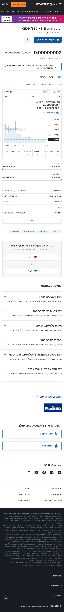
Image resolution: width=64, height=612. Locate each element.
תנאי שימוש (57, 576)
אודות (27, 488)
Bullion (26, 231)
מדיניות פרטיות (56, 585)
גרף (51, 77)
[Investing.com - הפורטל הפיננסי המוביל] (46, 4)
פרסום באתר (24, 494)
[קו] (54, 91)
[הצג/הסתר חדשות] (44, 91)
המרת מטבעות (31, 84)
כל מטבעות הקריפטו (32, 11)
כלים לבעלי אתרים (53, 500)
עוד (32, 220)
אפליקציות (57, 488)
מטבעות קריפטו (53, 11)
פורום (42, 77)
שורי (30, 270)
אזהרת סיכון (57, 595)
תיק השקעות (56, 494)
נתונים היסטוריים (47, 84)
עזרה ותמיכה (24, 500)
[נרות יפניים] (58, 91)
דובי (29, 257)
